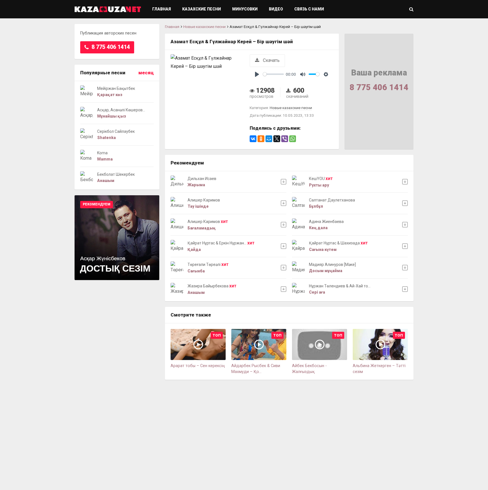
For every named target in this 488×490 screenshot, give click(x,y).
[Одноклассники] (261, 138)
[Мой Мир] (268, 138)
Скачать (271, 60)
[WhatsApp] (292, 138)
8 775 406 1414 (110, 47)
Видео (276, 9)
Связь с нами (309, 9)
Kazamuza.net (108, 9)
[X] (276, 138)
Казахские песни (201, 9)
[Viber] (284, 138)
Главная (161, 9)
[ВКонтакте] (253, 138)
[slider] (273, 74)
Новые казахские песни (204, 26)
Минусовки (245, 9)
